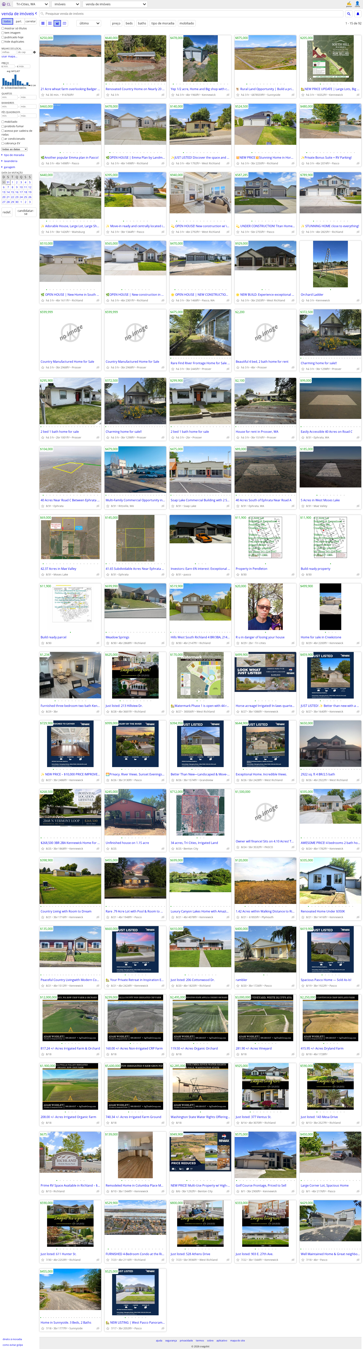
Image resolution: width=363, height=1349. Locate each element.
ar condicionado (15, 138)
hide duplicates (14, 41)
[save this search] (357, 13)
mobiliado (11, 121)
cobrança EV (12, 143)
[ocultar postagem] (98, 95)
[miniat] (50, 23)
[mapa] (64, 23)
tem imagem (12, 32)
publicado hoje (14, 37)
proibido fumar (14, 126)
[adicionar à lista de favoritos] (42, 95)
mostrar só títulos (16, 28)
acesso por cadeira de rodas (17, 132)
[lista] (43, 23)
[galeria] (57, 23)
